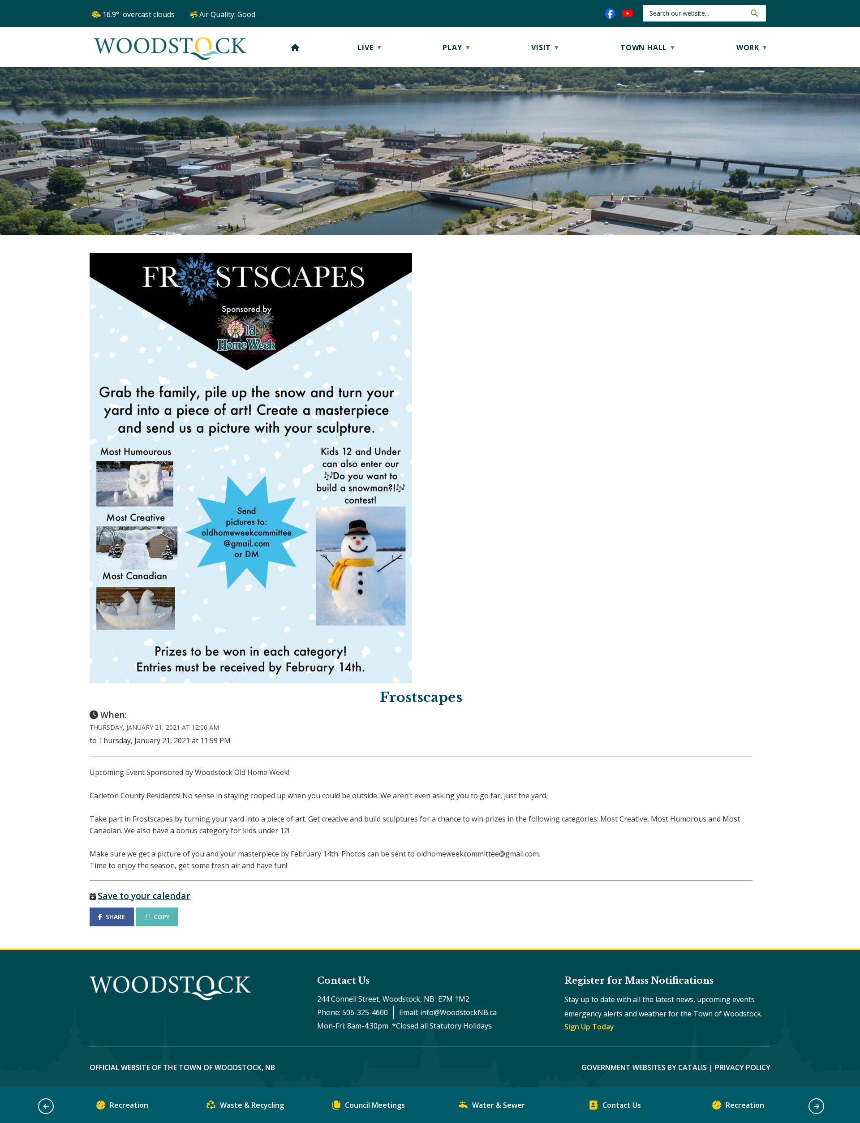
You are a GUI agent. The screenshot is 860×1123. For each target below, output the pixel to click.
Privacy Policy (742, 1067)
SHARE (115, 916)
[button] (753, 13)
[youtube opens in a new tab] (627, 13)
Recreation (129, 1105)
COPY (162, 916)
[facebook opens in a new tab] (610, 13)
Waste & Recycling (252, 1105)
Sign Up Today (589, 1027)
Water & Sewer (498, 1105)
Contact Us (621, 1105)
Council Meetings (375, 1105)
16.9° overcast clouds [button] (139, 14)
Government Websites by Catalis (644, 1067)
